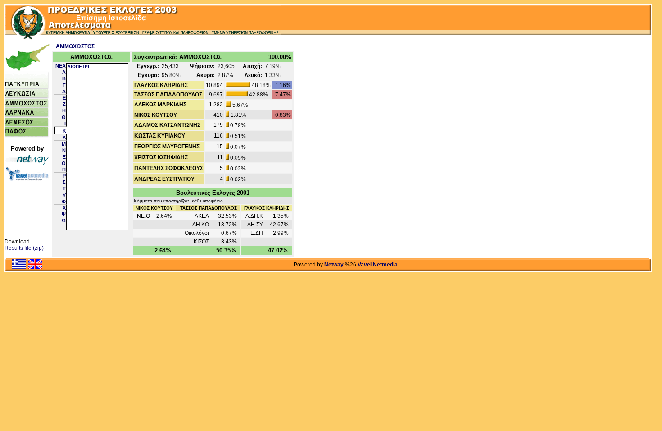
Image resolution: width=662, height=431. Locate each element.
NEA (60, 66)
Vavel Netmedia (378, 264)
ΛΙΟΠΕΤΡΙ (78, 66)
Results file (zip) (24, 248)
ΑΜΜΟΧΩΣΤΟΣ (75, 46)
